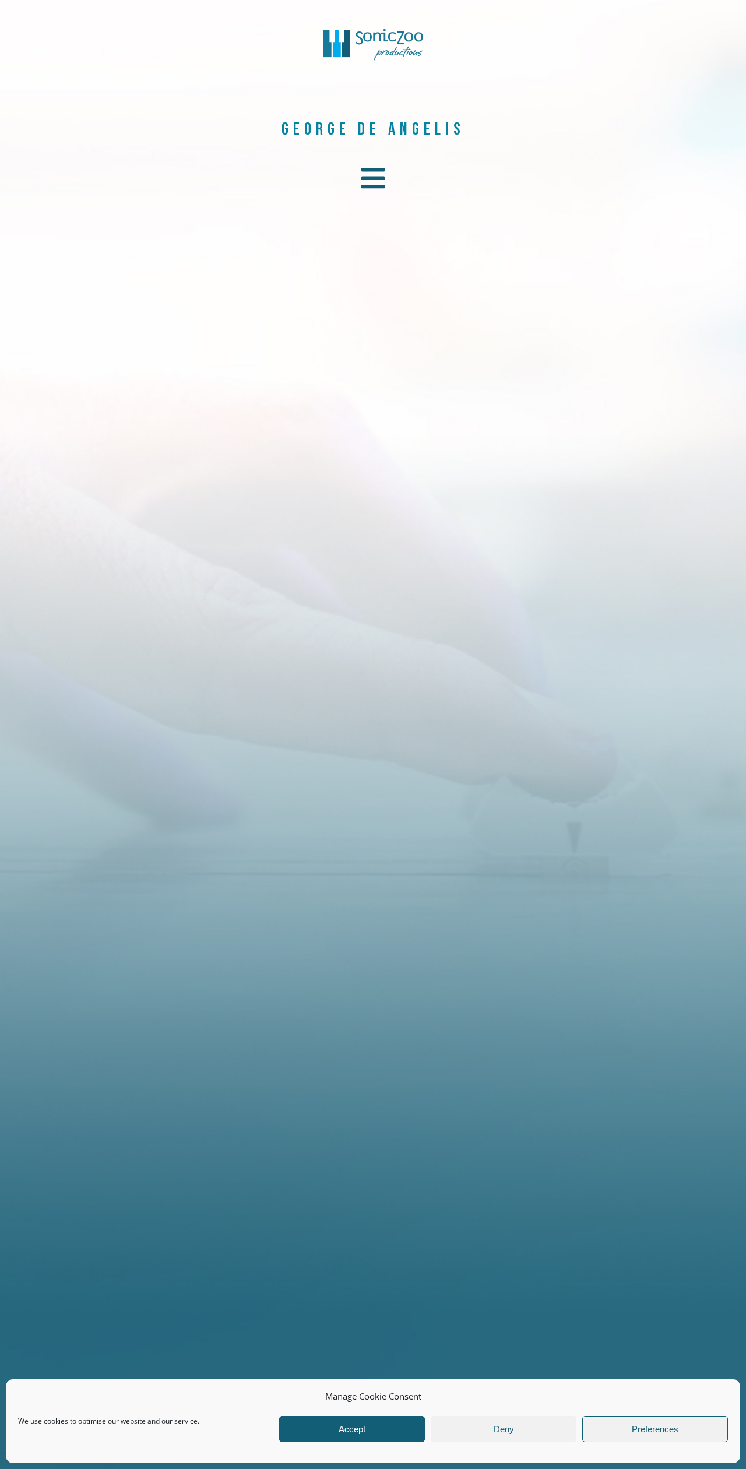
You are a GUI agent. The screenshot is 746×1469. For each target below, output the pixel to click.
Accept (352, 1429)
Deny (504, 1429)
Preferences (655, 1429)
